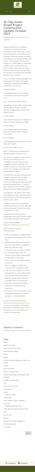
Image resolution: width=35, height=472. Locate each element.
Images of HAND (10, 394)
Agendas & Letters (9, 345)
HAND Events (8, 389)
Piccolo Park (7, 415)
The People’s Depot (10, 424)
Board (5, 354)
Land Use (6, 404)
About (5, 342)
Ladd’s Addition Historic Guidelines (14, 400)
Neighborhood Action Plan (13, 406)
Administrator (9, 37)
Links (5, 412)
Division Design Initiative (11, 372)
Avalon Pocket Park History (12, 348)
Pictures (6, 418)
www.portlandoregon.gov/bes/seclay (17, 225)
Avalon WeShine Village (11, 351)
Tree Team (7, 427)
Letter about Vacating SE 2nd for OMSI (16, 409)
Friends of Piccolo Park (11, 386)
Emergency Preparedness (12, 380)
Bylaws (6, 357)
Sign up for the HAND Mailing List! (14, 421)
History (6, 392)
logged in (15, 330)
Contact (6, 366)
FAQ (5, 383)
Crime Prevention (9, 369)
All (26, 37)
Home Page (7, 397)
